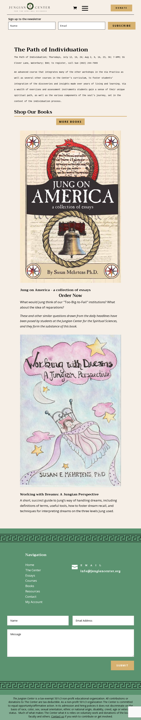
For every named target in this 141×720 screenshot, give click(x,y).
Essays (30, 575)
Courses (31, 580)
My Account (33, 602)
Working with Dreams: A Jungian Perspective (59, 494)
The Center (33, 570)
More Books (70, 121)
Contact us (57, 716)
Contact (30, 596)
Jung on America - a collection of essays (55, 290)
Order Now (70, 295)
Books (29, 586)
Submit (122, 665)
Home (29, 565)
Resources (32, 591)
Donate (121, 8)
